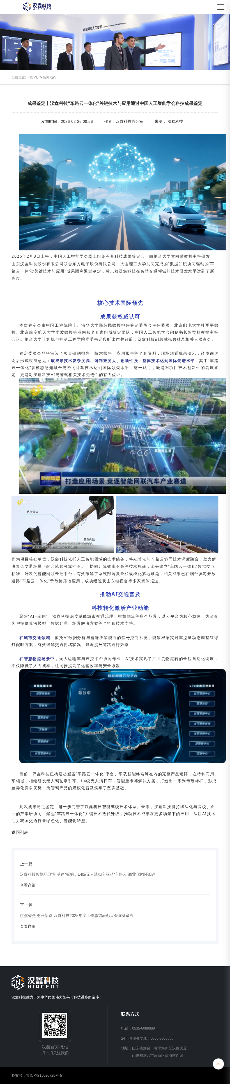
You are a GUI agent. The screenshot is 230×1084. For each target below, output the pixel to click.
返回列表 (20, 832)
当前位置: (20, 77)
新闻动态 (49, 77)
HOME (33, 77)
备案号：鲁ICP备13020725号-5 (37, 1075)
